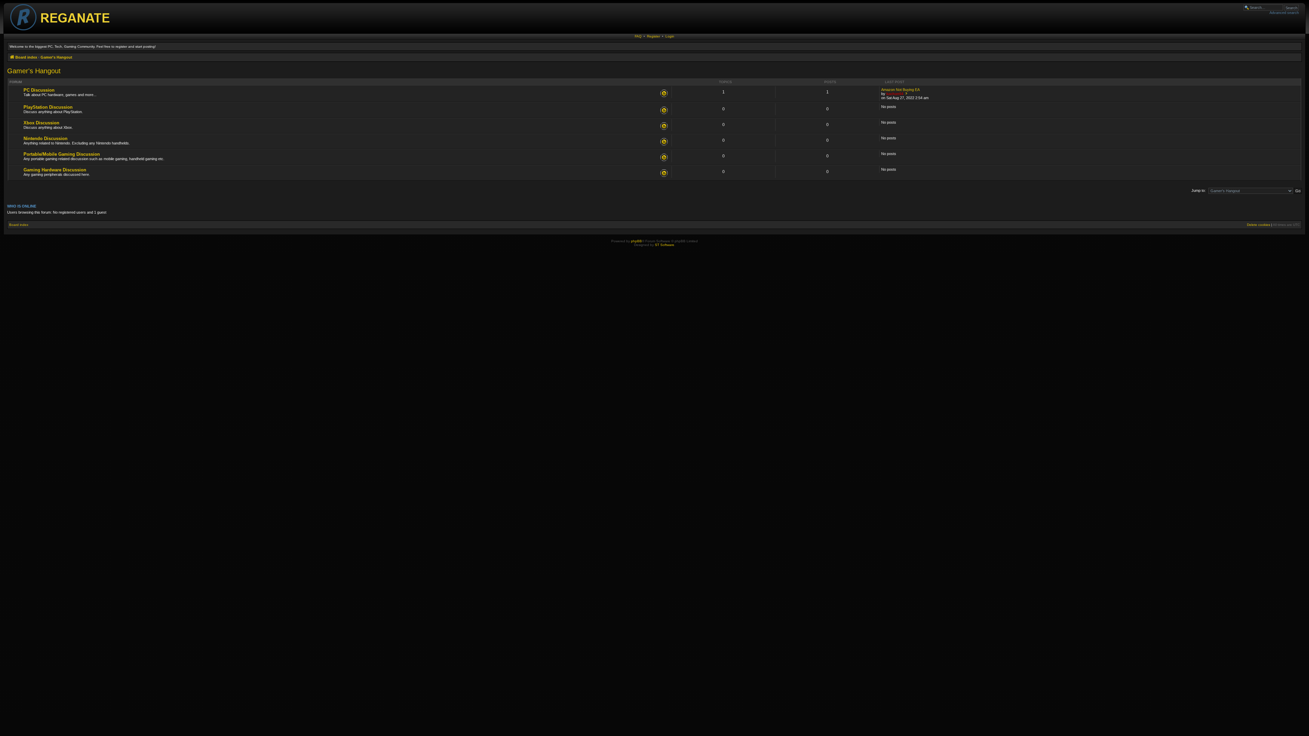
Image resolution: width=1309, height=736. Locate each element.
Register (653, 36)
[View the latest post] (906, 94)
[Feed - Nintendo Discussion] (664, 142)
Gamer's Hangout (34, 71)
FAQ (638, 36)
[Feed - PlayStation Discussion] (664, 111)
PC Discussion (39, 90)
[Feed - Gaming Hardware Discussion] (664, 173)
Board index (18, 225)
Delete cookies (1258, 225)
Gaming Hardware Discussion (55, 169)
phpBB (636, 241)
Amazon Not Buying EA (900, 90)
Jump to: (1198, 190)
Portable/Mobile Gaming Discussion (62, 154)
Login (669, 36)
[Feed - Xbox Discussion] (664, 126)
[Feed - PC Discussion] (664, 94)
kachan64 (894, 94)
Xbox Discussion (41, 122)
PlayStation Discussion (48, 107)
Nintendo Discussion (45, 138)
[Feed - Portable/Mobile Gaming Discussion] (664, 158)
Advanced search (1284, 13)
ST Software (664, 245)
